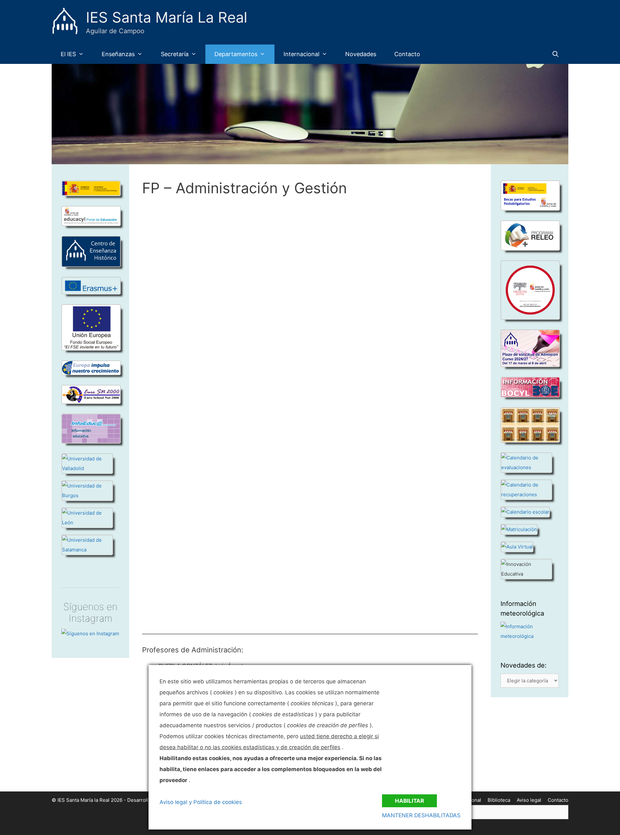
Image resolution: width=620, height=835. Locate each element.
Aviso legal (529, 800)
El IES (68, 54)
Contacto (407, 54)
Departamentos (235, 54)
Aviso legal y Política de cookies (201, 802)
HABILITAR (409, 801)
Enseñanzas (118, 54)
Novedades (360, 54)
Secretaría (175, 54)
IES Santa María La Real (166, 17)
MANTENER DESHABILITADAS (421, 815)
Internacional (301, 54)
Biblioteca (499, 800)
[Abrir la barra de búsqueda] (555, 54)
